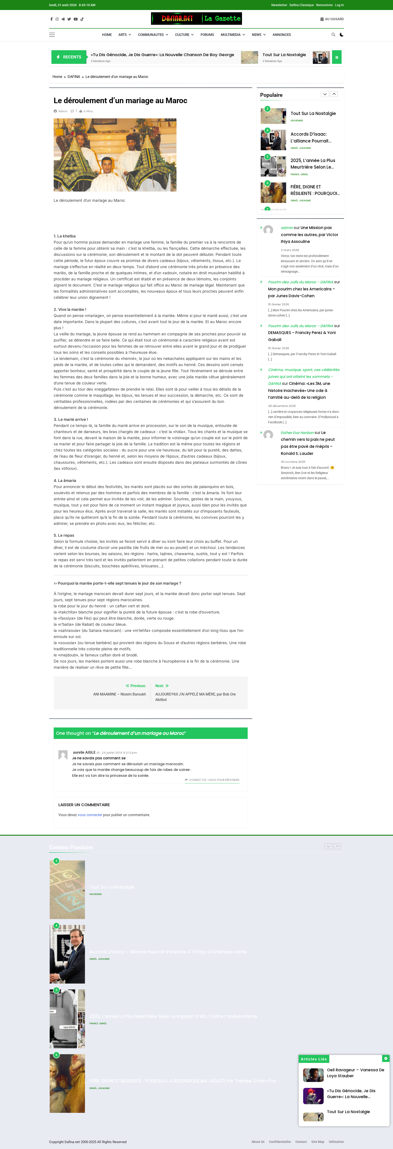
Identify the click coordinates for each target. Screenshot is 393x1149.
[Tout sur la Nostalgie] (195, 59)
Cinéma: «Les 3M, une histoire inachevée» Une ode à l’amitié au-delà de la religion (299, 390)
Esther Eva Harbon (297, 432)
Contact (301, 1142)
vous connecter (90, 815)
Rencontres (324, 5)
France (295, 148)
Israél (294, 121)
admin (62, 111)
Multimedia (231, 35)
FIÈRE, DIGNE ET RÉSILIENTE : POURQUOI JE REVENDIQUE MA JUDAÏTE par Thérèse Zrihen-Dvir (182, 1016)
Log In (339, 5)
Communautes (151, 35)
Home (107, 35)
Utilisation (336, 1142)
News (256, 35)
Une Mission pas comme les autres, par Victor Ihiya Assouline (309, 234)
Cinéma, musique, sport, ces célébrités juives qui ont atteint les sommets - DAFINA (304, 376)
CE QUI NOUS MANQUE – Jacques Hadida (133, 1081)
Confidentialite (280, 1142)
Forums (207, 35)
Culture (182, 35)
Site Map (317, 1142)
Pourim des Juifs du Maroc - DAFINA (300, 282)
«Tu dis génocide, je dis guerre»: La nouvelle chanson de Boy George (108, 54)
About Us (258, 1142)
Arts (122, 35)
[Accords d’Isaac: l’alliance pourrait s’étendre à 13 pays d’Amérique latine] (266, 59)
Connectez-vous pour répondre (214, 780)
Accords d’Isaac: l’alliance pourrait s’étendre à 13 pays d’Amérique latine (168, 887)
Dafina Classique (302, 5)
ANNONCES (282, 35)
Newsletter (279, 5)
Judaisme (305, 121)
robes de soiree (177, 769)
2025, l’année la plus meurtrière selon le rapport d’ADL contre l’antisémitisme (173, 952)
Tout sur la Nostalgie (230, 54)
